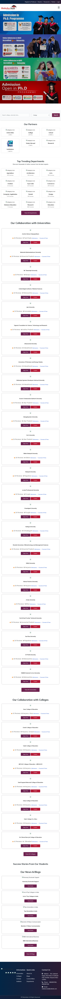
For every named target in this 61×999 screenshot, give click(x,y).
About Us (29, 973)
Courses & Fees (44, 238)
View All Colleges (30, 854)
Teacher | (40, 2)
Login (58, 2)
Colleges (19, 976)
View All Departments (30, 213)
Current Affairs (31, 978)
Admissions (35, 238)
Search (56, 115)
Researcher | (47, 2)
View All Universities (30, 689)
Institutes (18, 981)
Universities (19, 973)
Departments (30, 981)
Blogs (28, 976)
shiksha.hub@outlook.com (49, 988)
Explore (35, 242)
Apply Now (25, 242)
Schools (18, 978)
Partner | (53, 2)
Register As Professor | (31, 2)
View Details (30, 886)
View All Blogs (30, 954)
